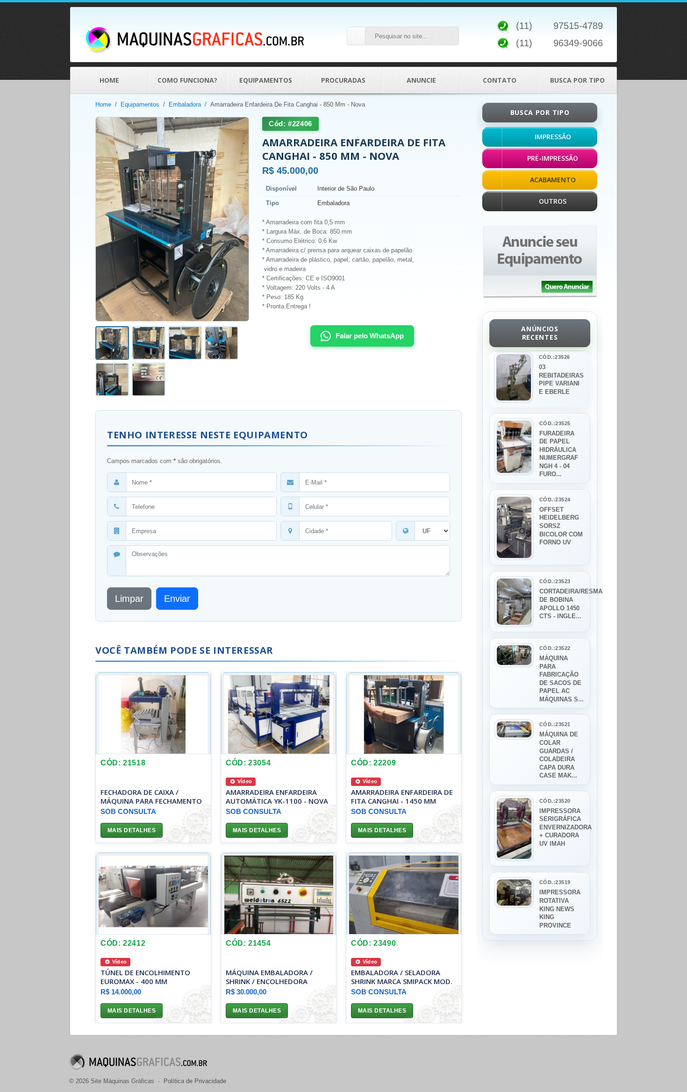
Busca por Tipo (577, 80)
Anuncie (421, 80)
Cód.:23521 (554, 724)
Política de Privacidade (195, 1081)
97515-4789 (578, 26)
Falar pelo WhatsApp (370, 336)
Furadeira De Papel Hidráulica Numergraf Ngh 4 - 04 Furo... (558, 454)
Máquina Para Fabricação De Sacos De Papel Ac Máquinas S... (561, 679)
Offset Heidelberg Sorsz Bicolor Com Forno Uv (561, 526)
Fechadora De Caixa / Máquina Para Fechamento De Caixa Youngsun (151, 800)
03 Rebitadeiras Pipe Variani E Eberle (561, 379)
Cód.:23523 (554, 581)
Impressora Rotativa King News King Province (559, 908)
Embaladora (185, 104)
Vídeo (244, 781)
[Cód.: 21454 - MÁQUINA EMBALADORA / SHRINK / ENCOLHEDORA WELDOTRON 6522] (278, 894)
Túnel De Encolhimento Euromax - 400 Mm (145, 976)
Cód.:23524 (554, 499)
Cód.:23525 (554, 423)
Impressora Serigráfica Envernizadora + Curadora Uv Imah (561, 827)
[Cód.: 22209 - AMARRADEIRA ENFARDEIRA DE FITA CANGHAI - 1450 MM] (403, 713)
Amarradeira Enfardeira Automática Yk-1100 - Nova (277, 796)
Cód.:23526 (554, 357)
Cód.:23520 (554, 801)
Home (109, 80)
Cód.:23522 (554, 648)
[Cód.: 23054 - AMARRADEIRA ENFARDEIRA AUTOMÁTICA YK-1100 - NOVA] (278, 713)
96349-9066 (578, 43)
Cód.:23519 (554, 882)
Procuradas (343, 80)
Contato (499, 80)
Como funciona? (187, 80)
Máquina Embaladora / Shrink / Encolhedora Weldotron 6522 (269, 981)
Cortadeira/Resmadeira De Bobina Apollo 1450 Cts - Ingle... (561, 604)
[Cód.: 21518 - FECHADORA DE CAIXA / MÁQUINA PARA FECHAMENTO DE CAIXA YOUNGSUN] (153, 713)
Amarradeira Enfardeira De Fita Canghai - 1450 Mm (402, 796)
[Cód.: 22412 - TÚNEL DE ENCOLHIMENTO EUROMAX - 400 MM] (153, 894)
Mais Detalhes (131, 830)
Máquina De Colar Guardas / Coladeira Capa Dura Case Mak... (558, 755)
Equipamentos (265, 80)
